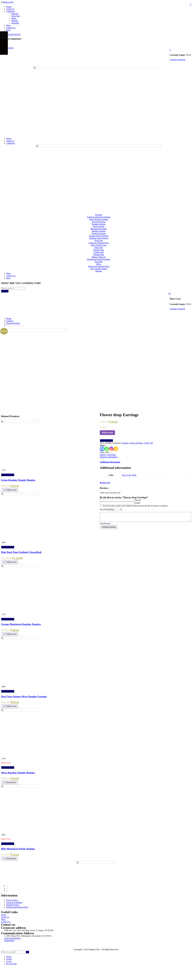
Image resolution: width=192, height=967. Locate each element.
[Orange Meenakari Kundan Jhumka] (20, 566)
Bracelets (15, 23)
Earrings (14, 14)
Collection (10, 11)
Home (8, 6)
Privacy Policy (12, 900)
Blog (8, 30)
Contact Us (11, 28)
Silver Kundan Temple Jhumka (18, 772)
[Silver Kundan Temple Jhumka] (20, 710)
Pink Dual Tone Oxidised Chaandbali (21, 552)
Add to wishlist (7, 475)
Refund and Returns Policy (17, 907)
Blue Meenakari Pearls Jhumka (18, 848)
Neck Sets (15, 16)
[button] (170, 50)
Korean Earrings (13, 323)
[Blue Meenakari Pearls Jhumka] (20, 787)
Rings (13, 18)
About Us (10, 9)
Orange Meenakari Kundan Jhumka (21, 624)
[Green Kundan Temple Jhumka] (20, 422)
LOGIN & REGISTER (11, 34)
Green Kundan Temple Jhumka (18, 480)
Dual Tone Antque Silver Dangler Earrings (24, 696)
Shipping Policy (12, 905)
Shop (8, 25)
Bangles (14, 21)
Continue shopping (177, 59)
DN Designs (16, 945)
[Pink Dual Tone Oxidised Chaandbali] (20, 494)
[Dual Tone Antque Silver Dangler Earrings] (20, 638)
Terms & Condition (14, 902)
